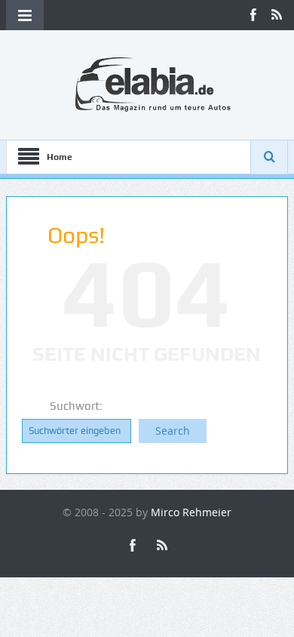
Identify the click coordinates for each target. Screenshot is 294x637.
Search (172, 430)
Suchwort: (76, 406)
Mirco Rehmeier (191, 512)
